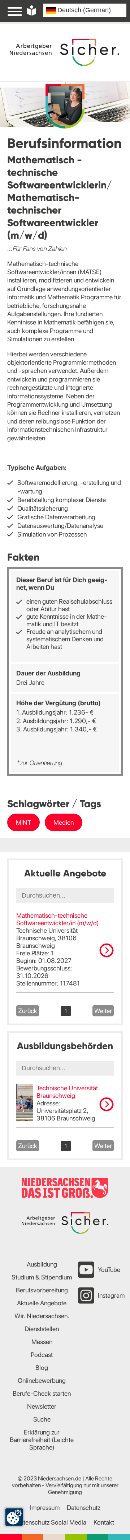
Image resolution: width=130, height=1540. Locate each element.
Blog (41, 1367)
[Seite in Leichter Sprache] (31, 10)
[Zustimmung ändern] (14, 1517)
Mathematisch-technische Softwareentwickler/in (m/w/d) (57, 919)
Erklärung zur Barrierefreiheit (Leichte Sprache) (42, 1439)
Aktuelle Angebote (41, 1303)
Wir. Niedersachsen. (41, 1316)
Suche (42, 1419)
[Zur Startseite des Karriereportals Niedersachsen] (64, 52)
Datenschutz (83, 1507)
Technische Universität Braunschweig (67, 1091)
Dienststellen (42, 1329)
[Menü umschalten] (14, 11)
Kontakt (104, 1522)
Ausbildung (42, 1264)
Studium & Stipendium (42, 1277)
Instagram (111, 1295)
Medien (63, 822)
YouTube (109, 1269)
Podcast (42, 1354)
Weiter (103, 1011)
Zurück (27, 1011)
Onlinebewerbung (42, 1380)
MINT (23, 822)
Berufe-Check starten (42, 1393)
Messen (41, 1341)
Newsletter (41, 1406)
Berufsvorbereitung (42, 1290)
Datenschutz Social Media (51, 1522)
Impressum (45, 1507)
